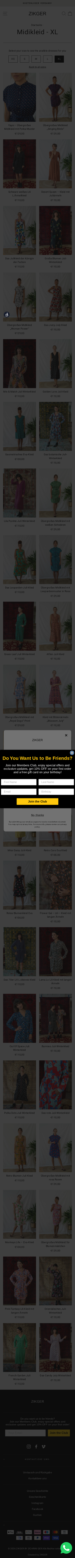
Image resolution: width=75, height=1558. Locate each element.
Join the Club (37, 801)
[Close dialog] (72, 752)
